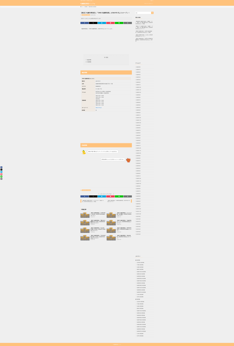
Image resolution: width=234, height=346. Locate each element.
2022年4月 (138, 198)
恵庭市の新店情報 (140, 269)
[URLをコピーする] (128, 23)
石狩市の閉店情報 (140, 335)
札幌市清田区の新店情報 (141, 285)
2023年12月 (138, 148)
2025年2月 (138, 112)
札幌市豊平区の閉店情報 (141, 331)
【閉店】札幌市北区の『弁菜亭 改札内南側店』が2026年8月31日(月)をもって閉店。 (143, 32)
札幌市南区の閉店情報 (141, 315)
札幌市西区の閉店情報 (141, 329)
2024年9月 (138, 125)
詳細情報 (89, 62)
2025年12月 (138, 87)
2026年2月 (138, 82)
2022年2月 (138, 203)
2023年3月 (138, 170)
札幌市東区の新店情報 (141, 283)
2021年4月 (138, 229)
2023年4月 (138, 168)
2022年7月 (138, 191)
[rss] (151, 0)
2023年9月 (138, 155)
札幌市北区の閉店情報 (141, 313)
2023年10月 (138, 153)
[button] (84, 23)
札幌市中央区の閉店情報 (141, 310)
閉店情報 (138, 299)
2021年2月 (138, 234)
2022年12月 (138, 178)
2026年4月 (138, 77)
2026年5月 (138, 74)
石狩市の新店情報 (140, 296)
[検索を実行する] (152, 13)
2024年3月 (138, 140)
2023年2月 (138, 173)
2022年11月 (138, 181)
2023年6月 (138, 163)
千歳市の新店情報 (140, 264)
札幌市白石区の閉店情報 (141, 326)
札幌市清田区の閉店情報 (141, 324)
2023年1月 (138, 176)
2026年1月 (138, 84)
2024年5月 (138, 135)
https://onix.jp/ (99, 107)
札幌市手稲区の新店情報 (141, 280)
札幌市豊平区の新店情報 (141, 292)
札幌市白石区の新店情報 (141, 287)
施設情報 (89, 59)
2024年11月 (138, 120)
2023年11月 (138, 150)
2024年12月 (138, 117)
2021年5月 (138, 226)
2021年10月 (138, 213)
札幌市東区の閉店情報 (141, 322)
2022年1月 (138, 206)
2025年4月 (138, 107)
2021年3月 (138, 231)
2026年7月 (138, 69)
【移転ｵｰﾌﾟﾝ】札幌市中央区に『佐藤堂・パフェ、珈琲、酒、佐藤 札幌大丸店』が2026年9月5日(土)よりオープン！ (144, 27)
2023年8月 (138, 158)
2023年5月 (138, 165)
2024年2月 (138, 143)
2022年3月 (138, 201)
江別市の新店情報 (140, 294)
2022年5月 (138, 196)
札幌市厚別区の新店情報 (86, 14)
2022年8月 (138, 188)
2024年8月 (138, 127)
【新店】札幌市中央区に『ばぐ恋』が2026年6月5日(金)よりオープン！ (144, 35)
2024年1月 (138, 145)
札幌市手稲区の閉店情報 (141, 319)
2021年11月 (138, 211)
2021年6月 (138, 224)
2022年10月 (138, 183)
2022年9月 (138, 186)
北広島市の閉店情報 (140, 301)
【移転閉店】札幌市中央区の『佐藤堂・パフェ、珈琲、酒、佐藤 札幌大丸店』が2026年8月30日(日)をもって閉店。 (144, 22)
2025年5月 (138, 105)
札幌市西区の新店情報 (141, 289)
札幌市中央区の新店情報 (141, 271)
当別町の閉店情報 (140, 306)
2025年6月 (138, 102)
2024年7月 (138, 130)
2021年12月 (138, 208)
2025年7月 (138, 100)
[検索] (153, 0)
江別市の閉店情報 (140, 333)
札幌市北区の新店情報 (141, 273)
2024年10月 (138, 122)
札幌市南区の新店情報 (141, 276)
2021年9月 (138, 216)
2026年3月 (138, 79)
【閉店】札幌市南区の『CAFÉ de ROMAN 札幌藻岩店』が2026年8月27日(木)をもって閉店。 (144, 40)
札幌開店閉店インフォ (87, 3)
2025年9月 (138, 94)
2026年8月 (138, 67)
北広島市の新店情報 (140, 262)
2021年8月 (138, 219)
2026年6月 (138, 72)
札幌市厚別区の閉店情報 (141, 317)
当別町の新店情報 (140, 267)
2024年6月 (138, 132)
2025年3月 (138, 110)
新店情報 (138, 260)
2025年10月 (138, 92)
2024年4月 (138, 138)
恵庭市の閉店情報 (140, 308)
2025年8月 (138, 97)
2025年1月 (138, 115)
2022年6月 (138, 193)
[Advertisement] (106, 42)
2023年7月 (138, 160)
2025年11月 (138, 89)
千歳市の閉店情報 (140, 303)
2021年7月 (138, 221)
